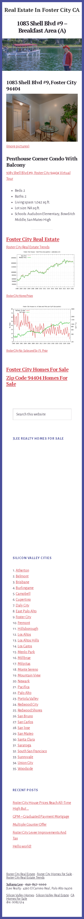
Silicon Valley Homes (20, 895)
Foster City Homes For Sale (37, 369)
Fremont (24, 623)
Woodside (25, 769)
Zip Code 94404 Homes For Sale (36, 380)
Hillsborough (28, 629)
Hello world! (22, 846)
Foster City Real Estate (32, 239)
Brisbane (22, 582)
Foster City (23, 617)
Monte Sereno (28, 670)
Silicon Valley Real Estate (52, 895)
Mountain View (29, 675)
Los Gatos (25, 646)
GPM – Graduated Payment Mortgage (41, 817)
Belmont (22, 576)
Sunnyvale (25, 757)
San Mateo (25, 734)
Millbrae (24, 658)
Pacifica (24, 687)
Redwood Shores (30, 710)
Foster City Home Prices (19, 296)
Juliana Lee (14, 884)
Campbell (23, 594)
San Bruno (25, 716)
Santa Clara (26, 740)
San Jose (24, 728)
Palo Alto (24, 693)
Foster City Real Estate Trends (28, 247)
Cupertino (23, 600)
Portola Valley (28, 699)
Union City (25, 763)
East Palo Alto (26, 611)
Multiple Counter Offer (30, 825)
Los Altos (24, 635)
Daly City (22, 605)
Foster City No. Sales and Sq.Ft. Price (27, 350)
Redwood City (28, 705)
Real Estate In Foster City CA (42, 9)
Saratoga (24, 745)
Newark (24, 681)
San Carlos (25, 722)
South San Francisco (32, 751)
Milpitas (24, 664)
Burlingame (25, 588)
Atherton (22, 570)
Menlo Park (26, 652)
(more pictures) (18, 146)
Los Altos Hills (28, 640)
